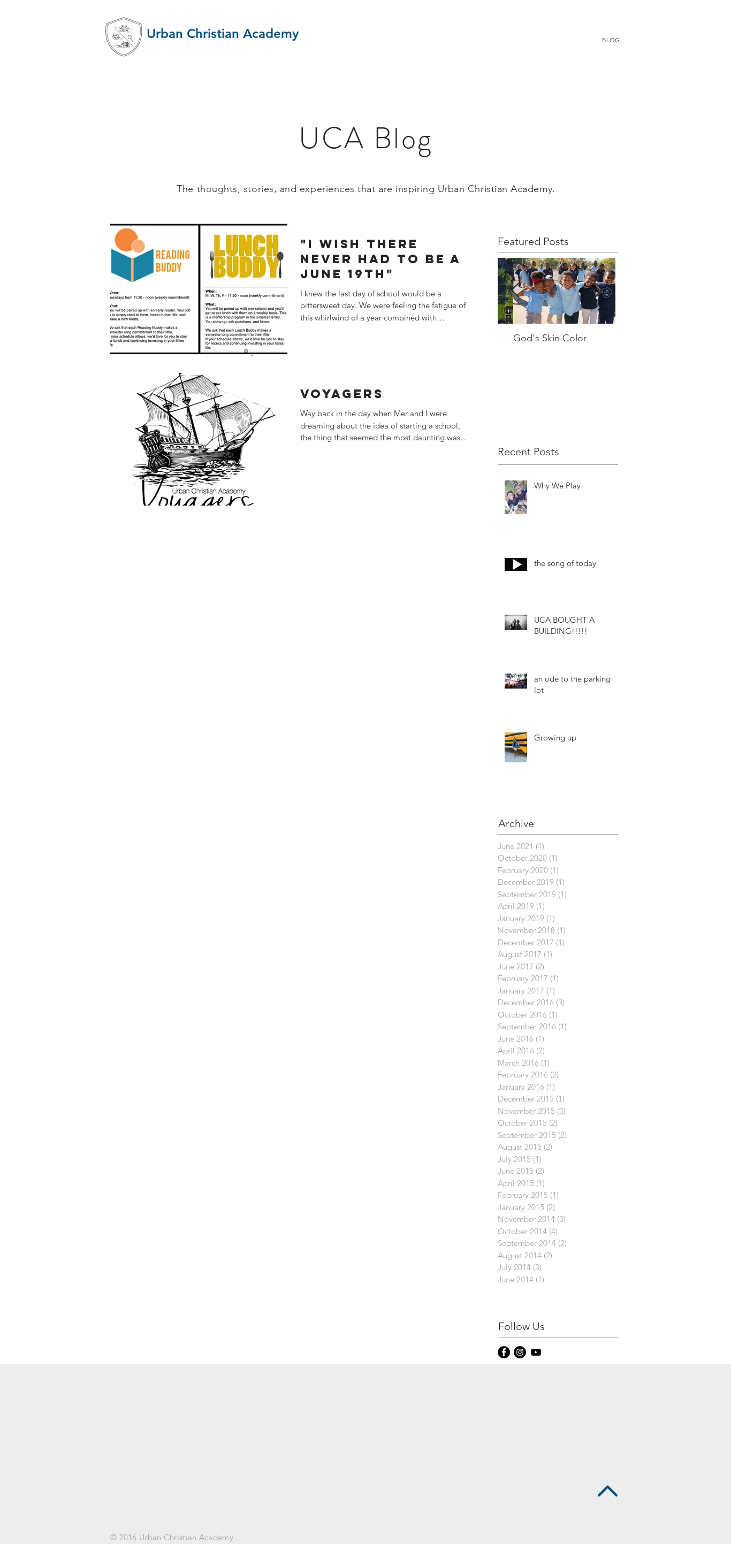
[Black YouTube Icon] (536, 1352)
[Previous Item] (515, 290)
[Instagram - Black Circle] (520, 1352)
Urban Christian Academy (223, 33)
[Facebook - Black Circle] (504, 1352)
